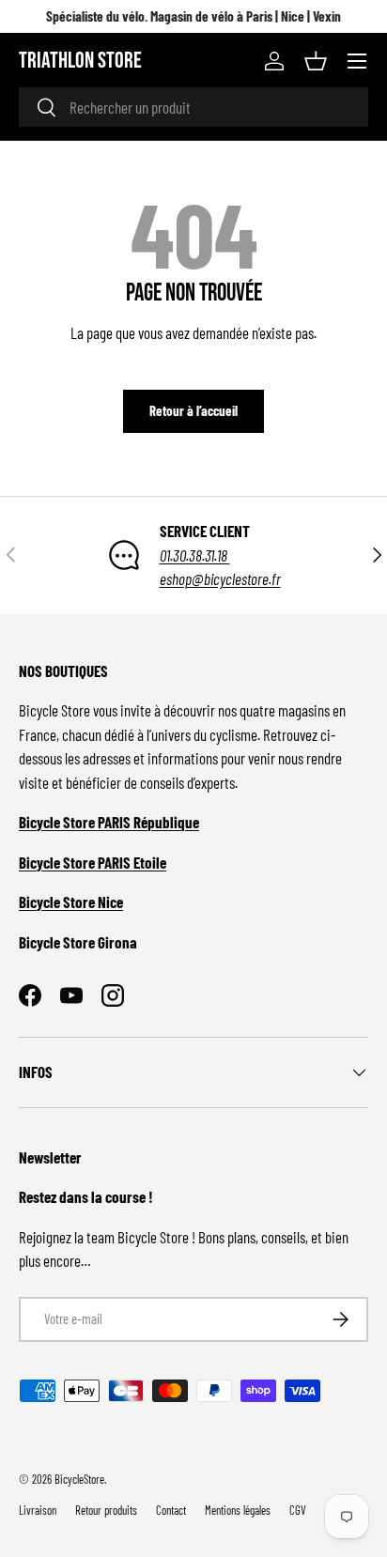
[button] (315, 61)
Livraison (37, 1510)
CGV (297, 1510)
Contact (171, 1510)
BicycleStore (79, 1479)
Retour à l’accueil (193, 410)
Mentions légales (238, 1510)
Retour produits (106, 1510)
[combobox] (193, 107)
